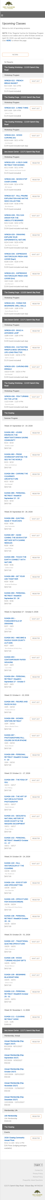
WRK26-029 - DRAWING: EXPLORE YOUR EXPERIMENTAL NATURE (15, 237)
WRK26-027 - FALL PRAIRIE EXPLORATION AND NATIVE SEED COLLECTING (16, 198)
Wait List (36, 81)
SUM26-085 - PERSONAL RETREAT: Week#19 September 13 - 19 (14, 496)
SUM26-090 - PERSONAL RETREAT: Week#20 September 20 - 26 (14, 596)
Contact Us (39, 1170)
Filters (15, 55)
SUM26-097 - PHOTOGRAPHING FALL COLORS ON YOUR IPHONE (15, 738)
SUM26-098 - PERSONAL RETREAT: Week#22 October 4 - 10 (16, 757)
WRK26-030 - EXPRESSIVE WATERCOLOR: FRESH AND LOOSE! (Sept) (16, 256)
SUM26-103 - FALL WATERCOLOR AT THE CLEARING (14, 866)
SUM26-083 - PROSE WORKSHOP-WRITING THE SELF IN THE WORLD (15, 457)
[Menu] (4, 15)
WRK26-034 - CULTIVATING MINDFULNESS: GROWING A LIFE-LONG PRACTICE (16, 350)
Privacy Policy (38, 1173)
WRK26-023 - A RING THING (16, 108)
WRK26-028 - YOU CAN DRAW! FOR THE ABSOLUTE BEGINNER (14, 218)
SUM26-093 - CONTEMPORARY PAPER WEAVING (15, 660)
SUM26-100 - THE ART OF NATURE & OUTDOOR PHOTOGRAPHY (15, 799)
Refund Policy (38, 1177)
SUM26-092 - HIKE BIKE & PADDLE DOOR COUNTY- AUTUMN (15, 640)
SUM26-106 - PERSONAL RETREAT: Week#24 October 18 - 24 (16, 918)
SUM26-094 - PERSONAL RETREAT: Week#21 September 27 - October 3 (14, 679)
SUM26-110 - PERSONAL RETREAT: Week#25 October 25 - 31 (16, 994)
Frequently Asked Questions (33, 1180)
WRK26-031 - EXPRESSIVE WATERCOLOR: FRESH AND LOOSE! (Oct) (16, 276)
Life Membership (10, 1116)
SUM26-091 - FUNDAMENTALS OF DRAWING (13, 621)
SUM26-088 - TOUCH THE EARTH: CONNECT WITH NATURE (15, 559)
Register (36, 163)
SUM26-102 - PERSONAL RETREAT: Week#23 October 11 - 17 (16, 840)
